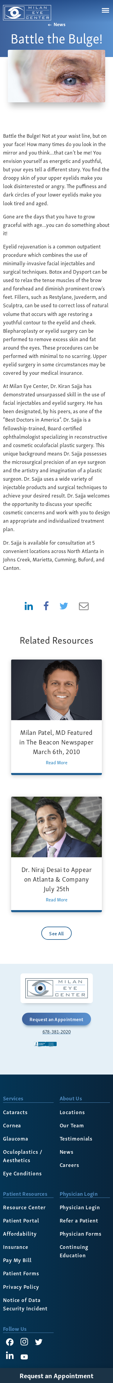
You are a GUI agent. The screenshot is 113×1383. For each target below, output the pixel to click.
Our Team (72, 1124)
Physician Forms (81, 1233)
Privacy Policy (21, 1286)
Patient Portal (21, 1220)
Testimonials (76, 1138)
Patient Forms (21, 1273)
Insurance (15, 1246)
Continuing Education (74, 1250)
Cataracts (15, 1111)
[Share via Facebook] (46, 605)
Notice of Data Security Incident (25, 1303)
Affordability (20, 1233)
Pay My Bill (17, 1259)
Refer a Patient (79, 1220)
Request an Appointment (56, 1019)
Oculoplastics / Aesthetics (22, 1155)
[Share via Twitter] (63, 605)
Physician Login (80, 1206)
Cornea (12, 1124)
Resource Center (24, 1206)
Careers (69, 1164)
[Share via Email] (84, 605)
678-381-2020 (56, 1032)
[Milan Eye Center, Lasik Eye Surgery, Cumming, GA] (56, 1050)
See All (56, 933)
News (59, 24)
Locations (72, 1111)
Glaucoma (15, 1138)
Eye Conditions (22, 1172)
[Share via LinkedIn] (29, 605)
